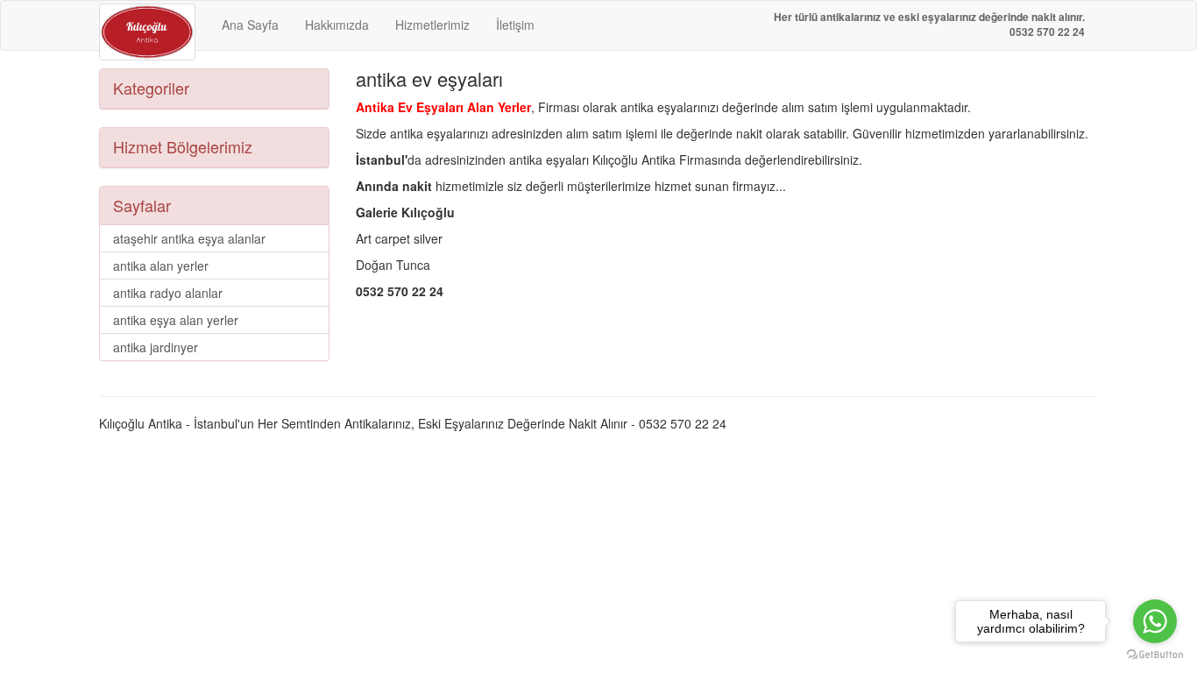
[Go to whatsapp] (1155, 621)
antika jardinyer (155, 347)
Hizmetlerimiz (432, 24)
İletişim (515, 24)
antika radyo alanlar (168, 292)
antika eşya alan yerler (175, 320)
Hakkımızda (337, 24)
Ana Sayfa (250, 24)
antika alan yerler (161, 265)
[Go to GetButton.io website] (1155, 655)
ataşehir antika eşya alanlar (189, 238)
